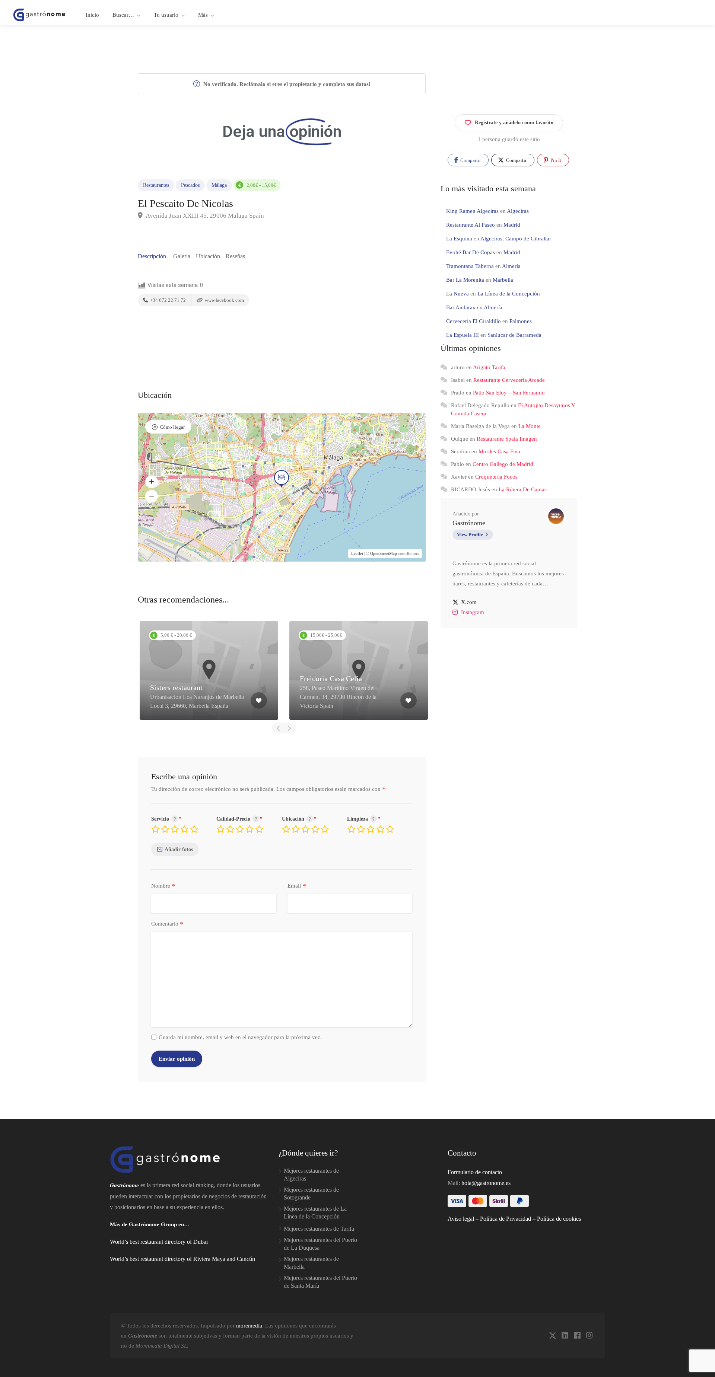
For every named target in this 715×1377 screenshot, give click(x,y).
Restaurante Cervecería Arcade (509, 380)
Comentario (167, 924)
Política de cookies (559, 1218)
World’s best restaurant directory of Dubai (159, 1242)
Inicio (92, 15)
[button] (151, 481)
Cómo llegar (172, 427)
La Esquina (459, 239)
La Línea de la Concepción (508, 294)
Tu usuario (166, 15)
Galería (181, 256)
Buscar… (123, 15)
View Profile (470, 534)
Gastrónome (468, 523)
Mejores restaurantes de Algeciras (311, 1174)
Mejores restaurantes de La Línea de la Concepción (315, 1212)
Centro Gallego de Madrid (503, 464)
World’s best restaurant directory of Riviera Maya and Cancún (182, 1259)
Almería (511, 266)
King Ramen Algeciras (472, 211)
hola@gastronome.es (486, 1183)
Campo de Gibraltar (528, 239)
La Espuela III (462, 335)
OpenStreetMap (383, 553)
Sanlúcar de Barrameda (514, 335)
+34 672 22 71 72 (167, 300)
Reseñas (235, 256)
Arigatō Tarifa (489, 367)
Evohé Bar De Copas (470, 252)
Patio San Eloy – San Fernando (509, 393)
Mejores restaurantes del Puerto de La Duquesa (320, 1244)
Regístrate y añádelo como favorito (514, 122)
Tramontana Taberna (470, 266)
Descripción (152, 256)
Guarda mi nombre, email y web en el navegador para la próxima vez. (240, 1037)
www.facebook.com (224, 300)
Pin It (555, 160)
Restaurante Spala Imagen (507, 439)
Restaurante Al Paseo (470, 225)
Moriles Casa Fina (499, 451)
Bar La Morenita (465, 280)
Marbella (503, 280)
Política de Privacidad (505, 1218)
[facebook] (577, 1336)
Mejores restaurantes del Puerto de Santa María (320, 1282)
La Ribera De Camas (523, 489)
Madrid (511, 225)
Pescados (190, 185)
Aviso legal (461, 1218)
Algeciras (518, 211)
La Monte (529, 426)
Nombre (163, 886)
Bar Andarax (461, 307)
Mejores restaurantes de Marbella (311, 1263)
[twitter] (552, 1336)
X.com (469, 602)
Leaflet (357, 553)
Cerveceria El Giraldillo (473, 321)
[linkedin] (564, 1336)
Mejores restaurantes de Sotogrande (311, 1193)
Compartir (470, 160)
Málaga (219, 185)
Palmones (520, 321)
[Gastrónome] (39, 14)
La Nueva (457, 294)
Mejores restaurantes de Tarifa (319, 1229)
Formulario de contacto (475, 1172)
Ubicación (208, 256)
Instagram (472, 612)
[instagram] (589, 1336)
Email (296, 886)
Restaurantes (156, 185)
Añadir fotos (179, 849)
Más (203, 15)
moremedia (249, 1326)
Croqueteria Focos (496, 477)
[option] (209, 670)
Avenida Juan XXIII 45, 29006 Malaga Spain (204, 215)
